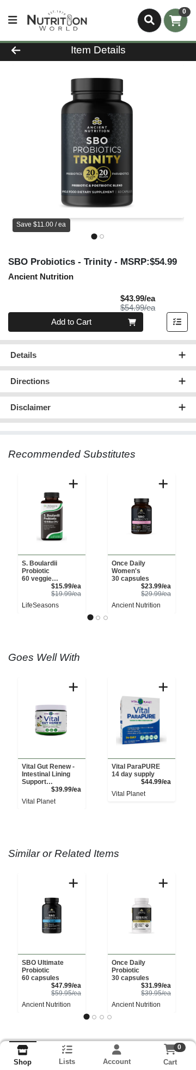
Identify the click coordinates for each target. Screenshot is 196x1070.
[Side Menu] (12, 20)
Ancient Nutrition (136, 605)
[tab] (94, 236)
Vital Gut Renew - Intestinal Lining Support (48, 774)
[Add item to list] (177, 322)
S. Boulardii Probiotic (39, 571)
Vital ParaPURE (136, 770)
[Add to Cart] (73, 484)
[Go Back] (30, 50)
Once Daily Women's (130, 571)
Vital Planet (39, 801)
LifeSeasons (40, 605)
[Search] (149, 20)
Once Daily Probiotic (130, 970)
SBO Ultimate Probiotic (43, 970)
